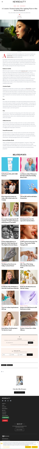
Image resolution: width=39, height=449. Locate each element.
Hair (2, 217)
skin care (10, 365)
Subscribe (5, 420)
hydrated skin (9, 55)
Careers (3, 405)
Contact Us (3, 403)
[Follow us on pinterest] (5, 400)
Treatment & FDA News (25, 217)
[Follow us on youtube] (10, 400)
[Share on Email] (3, 371)
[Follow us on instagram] (8, 400)
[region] (19, 445)
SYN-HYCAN (28, 88)
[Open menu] (2, 2)
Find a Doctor (4, 406)
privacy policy (26, 344)
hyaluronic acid (24, 70)
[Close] (37, 442)
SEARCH (29, 354)
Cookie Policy (4, 413)
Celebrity (22, 172)
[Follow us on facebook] (2, 400)
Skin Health (4, 262)
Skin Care (22, 262)
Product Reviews (5, 172)
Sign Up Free (19, 429)
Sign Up (30, 342)
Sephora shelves (10, 57)
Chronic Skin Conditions (25, 326)
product (4, 365)
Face (2, 194)
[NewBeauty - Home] (19, 1)
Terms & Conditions (5, 415)
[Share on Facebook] (1, 371)
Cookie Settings (5, 417)
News (21, 194)
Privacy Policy (4, 412)
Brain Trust (3, 410)
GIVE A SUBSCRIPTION (19, 392)
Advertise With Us (4, 408)
